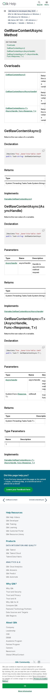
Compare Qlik (11, 605)
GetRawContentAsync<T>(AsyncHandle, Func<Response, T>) (22, 55)
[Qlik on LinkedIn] (39, 662)
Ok (25, 686)
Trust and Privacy (13, 595)
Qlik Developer (12, 521)
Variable (21, 23)
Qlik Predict (11, 573)
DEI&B (8, 638)
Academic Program (14, 641)
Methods (30, 23)
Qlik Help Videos (13, 517)
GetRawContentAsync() (16, 48)
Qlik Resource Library (15, 534)
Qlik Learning (11, 527)
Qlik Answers (11, 570)
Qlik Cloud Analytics (14, 567)
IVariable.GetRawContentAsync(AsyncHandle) (23, 311)
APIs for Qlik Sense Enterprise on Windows (23, 14)
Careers (9, 648)
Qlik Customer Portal (14, 531)
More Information (25, 691)
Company (10, 627)
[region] (25, 678)
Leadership (11, 631)
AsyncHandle (11, 263)
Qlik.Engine (12, 23)
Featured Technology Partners (18, 609)
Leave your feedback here (18, 489)
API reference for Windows (18, 17)
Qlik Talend (10, 550)
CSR (7, 634)
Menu (47, 5)
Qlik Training (11, 524)
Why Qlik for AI (12, 602)
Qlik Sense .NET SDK (15, 20)
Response (22, 394)
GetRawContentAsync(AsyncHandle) (21, 51)
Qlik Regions (11, 616)
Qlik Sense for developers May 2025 (21, 11)
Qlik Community (22, 662)
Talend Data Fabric (14, 557)
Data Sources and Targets (17, 612)
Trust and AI (11, 599)
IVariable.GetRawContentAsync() (18, 199)
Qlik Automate (12, 577)
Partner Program (13, 644)
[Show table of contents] (5, 11)
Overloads (11, 45)
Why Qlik (9, 588)
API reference (30, 20)
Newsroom (10, 651)
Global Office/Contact (15, 655)
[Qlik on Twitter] (34, 662)
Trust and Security (13, 592)
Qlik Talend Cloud (13, 553)
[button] (43, 150)
